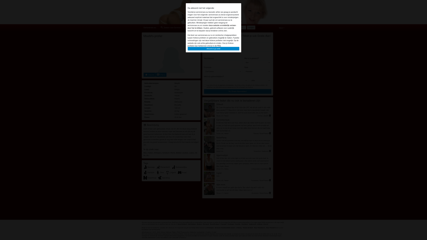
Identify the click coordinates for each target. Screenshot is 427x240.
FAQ (219, 45)
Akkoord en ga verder (213, 49)
